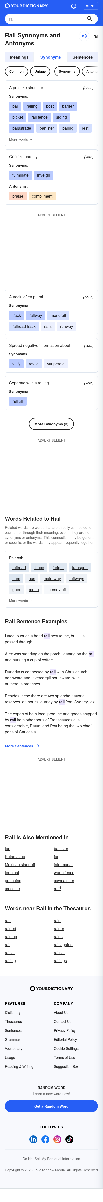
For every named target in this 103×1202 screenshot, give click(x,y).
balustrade (21, 128)
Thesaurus (13, 1021)
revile (34, 364)
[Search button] (90, 18)
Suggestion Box (66, 1066)
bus (32, 578)
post (50, 106)
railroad (19, 567)
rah (8, 920)
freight (58, 567)
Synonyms (50, 57)
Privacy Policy (65, 1030)
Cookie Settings (66, 1048)
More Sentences (19, 746)
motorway (52, 578)
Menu (91, 6)
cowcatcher (64, 880)
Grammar (12, 1039)
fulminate (20, 175)
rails (48, 326)
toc (7, 848)
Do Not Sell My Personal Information (51, 1158)
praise (18, 196)
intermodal (63, 864)
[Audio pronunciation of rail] (84, 36)
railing (32, 106)
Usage (10, 1057)
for (56, 856)
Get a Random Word (51, 1106)
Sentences (83, 57)
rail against (64, 944)
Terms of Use (64, 1057)
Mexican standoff (20, 864)
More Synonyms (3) (51, 424)
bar (15, 106)
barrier (68, 106)
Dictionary (13, 1012)
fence (39, 567)
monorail (58, 315)
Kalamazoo (15, 856)
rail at (10, 952)
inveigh (43, 175)
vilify (16, 364)
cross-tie (12, 888)
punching (13, 880)
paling (68, 128)
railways (77, 578)
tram (16, 578)
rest (85, 128)
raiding (11, 936)
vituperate (56, 364)
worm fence (64, 872)
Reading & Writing (19, 1066)
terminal (12, 872)
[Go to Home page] (26, 6)
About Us (61, 1012)
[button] (74, 6)
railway (36, 315)
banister (47, 128)
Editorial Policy (65, 1039)
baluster (61, 848)
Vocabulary (13, 1048)
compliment (42, 196)
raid (57, 920)
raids (58, 936)
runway (66, 326)
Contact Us (63, 1021)
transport (80, 567)
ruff (58, 888)
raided (10, 928)
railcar (59, 952)
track (16, 315)
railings (60, 960)
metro (34, 589)
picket (17, 117)
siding (61, 117)
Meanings (19, 57)
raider (59, 928)
